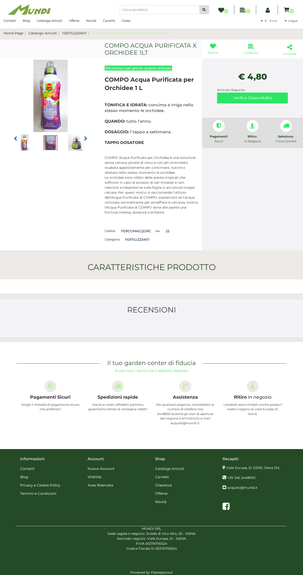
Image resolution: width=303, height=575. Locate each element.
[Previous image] (15, 139)
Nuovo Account (101, 468)
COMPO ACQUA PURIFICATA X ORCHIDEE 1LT (130, 33)
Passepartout (162, 572)
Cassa (126, 20)
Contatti (10, 20)
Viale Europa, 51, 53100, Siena (253, 468)
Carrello (109, 20)
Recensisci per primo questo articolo (138, 68)
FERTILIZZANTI (74, 33)
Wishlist (95, 477)
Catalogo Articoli (49, 20)
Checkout (163, 485)
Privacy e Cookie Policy (40, 485)
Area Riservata (100, 485)
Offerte (74, 20)
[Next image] (85, 139)
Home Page (13, 33)
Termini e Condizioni (38, 493)
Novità (91, 20)
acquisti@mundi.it (242, 488)
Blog (26, 20)
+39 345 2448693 (241, 478)
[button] (204, 9)
